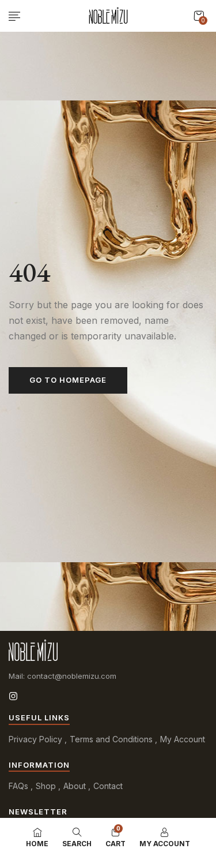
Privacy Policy (35, 739)
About (74, 786)
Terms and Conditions (111, 739)
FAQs (18, 786)
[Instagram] (13, 696)
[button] (198, 16)
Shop (46, 786)
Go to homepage (68, 379)
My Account (182, 739)
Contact (108, 786)
